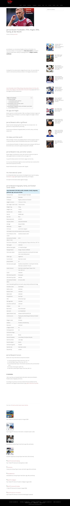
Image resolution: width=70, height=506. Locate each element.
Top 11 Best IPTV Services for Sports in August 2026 (17, 419)
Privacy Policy (28, 502)
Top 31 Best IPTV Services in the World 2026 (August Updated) (19, 494)
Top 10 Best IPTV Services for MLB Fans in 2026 (58, 110)
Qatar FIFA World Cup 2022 (32, 383)
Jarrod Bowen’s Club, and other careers (15, 103)
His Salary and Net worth (14, 102)
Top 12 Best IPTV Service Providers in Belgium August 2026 (18, 481)
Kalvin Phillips (17, 88)
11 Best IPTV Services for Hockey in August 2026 (16, 488)
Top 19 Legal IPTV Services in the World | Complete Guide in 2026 (20, 431)
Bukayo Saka (23, 88)
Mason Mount (29, 88)
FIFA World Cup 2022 (14, 405)
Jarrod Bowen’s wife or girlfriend (15, 100)
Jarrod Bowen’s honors (14, 107)
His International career (14, 104)
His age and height (11, 99)
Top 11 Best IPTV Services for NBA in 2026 (59, 142)
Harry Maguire (13, 89)
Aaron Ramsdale (10, 88)
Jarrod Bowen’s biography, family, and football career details (20, 106)
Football (19, 405)
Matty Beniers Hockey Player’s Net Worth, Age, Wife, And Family (19, 444)
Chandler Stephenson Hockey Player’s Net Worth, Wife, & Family (20, 456)
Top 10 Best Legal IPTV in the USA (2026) (58, 56)
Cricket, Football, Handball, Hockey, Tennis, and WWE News (15, 2)
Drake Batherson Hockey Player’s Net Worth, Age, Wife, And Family (20, 475)
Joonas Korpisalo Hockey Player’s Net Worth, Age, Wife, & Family (59, 78)
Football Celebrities (24, 405)
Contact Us (42, 502)
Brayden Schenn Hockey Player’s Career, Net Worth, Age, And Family (59, 89)
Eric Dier (34, 88)
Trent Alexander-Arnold (21, 89)
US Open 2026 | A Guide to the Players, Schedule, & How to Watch (59, 46)
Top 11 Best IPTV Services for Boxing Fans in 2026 (17, 463)
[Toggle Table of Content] (31, 98)
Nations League (11, 176)
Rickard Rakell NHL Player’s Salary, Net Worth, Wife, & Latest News (59, 121)
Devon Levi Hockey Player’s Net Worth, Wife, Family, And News (59, 132)
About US (36, 502)
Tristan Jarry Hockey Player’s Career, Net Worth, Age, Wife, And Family (21, 469)
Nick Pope (29, 89)
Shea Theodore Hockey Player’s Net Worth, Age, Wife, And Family (59, 67)
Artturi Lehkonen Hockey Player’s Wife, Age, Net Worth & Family (59, 99)
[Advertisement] (23, 42)
